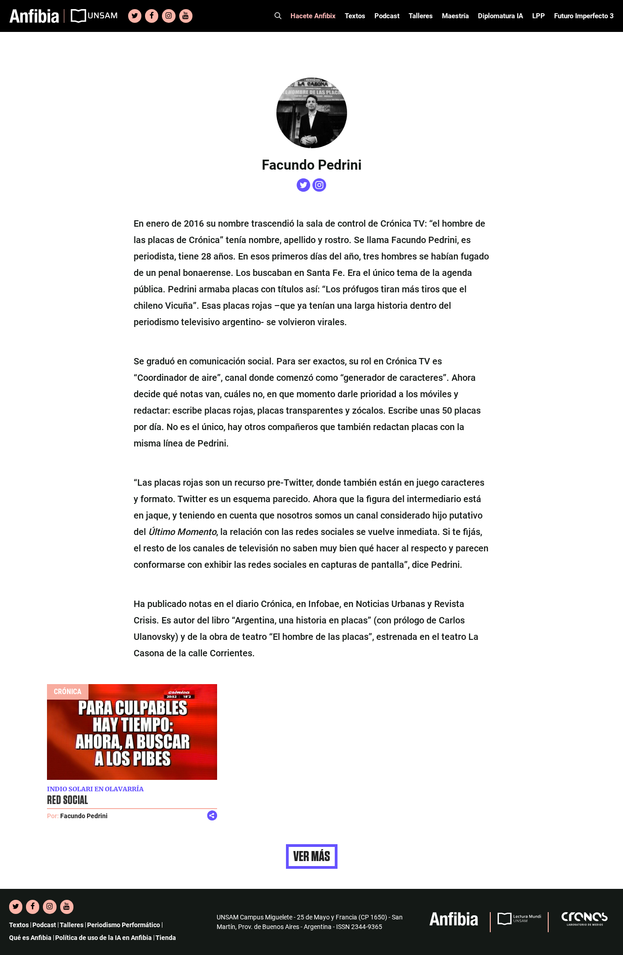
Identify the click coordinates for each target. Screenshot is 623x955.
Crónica (68, 691)
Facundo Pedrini (84, 816)
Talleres (421, 16)
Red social (67, 800)
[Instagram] (168, 16)
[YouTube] (185, 16)
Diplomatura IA (500, 16)
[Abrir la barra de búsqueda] (278, 16)
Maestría (455, 16)
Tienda (166, 937)
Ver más (311, 856)
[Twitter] (134, 16)
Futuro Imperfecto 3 (584, 16)
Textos (355, 16)
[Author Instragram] (319, 189)
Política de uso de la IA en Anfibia (103, 937)
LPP (538, 16)
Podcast (387, 16)
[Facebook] (151, 16)
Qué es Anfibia (30, 937)
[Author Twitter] (304, 189)
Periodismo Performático (123, 925)
